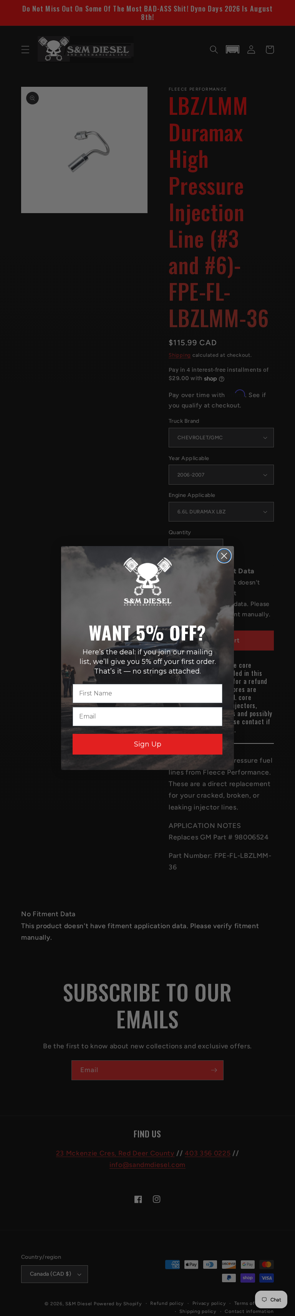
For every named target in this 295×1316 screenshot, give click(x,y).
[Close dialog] (224, 556)
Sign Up (147, 744)
